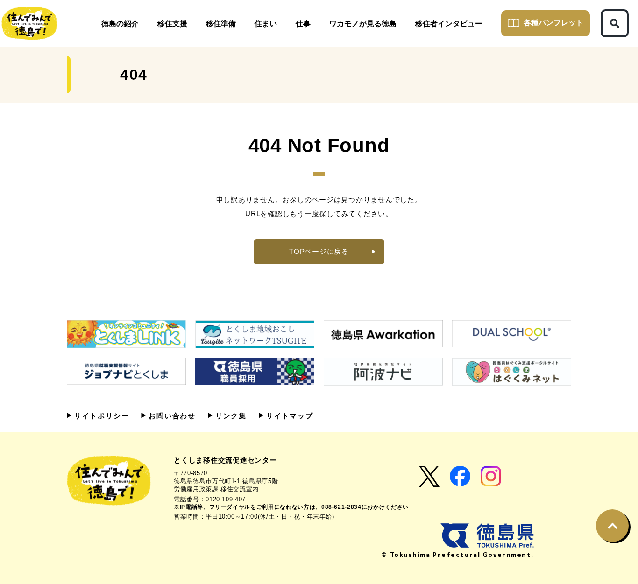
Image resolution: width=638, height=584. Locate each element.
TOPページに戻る (319, 251)
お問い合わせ (171, 416)
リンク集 (230, 416)
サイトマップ (288, 416)
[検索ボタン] (615, 23)
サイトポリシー (100, 416)
